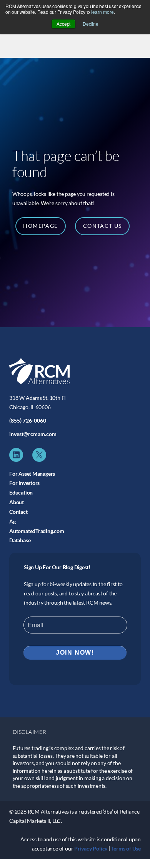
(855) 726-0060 (27, 420)
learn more (102, 11)
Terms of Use (126, 848)
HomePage (40, 225)
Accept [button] (63, 23)
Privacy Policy (90, 848)
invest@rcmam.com (33, 434)
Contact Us (102, 225)
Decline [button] (90, 23)
